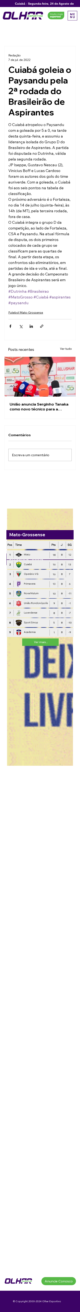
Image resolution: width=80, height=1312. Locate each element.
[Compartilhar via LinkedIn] (31, 326)
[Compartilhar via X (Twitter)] (21, 326)
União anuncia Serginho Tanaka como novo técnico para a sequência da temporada (39, 407)
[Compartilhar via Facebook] (10, 326)
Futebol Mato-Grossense (25, 312)
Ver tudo (66, 349)
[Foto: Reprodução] (40, 377)
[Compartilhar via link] (42, 326)
